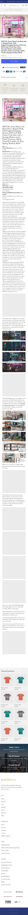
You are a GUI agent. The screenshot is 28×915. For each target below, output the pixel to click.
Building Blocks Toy (6, 865)
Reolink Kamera (5, 876)
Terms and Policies (14, 913)
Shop (2, 815)
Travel (3, 810)
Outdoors (3, 813)
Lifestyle (3, 807)
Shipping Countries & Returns (8, 77)
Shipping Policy (5, 845)
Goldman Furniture (6, 862)
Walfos (3, 882)
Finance (3, 801)
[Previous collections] (12, 664)
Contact (3, 827)
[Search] (5, 5)
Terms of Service (5, 853)
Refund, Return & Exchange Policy (10, 847)
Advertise (3, 830)
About (2, 824)
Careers (3, 833)
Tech (2, 804)
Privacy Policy (5, 850)
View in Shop (14, 61)
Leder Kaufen (4, 870)
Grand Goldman (15, 909)
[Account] (23, 5)
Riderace (3, 873)
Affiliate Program (5, 836)
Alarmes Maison (5, 868)
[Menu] (1, 5)
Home (6, 9)
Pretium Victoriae (6, 884)
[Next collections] (16, 664)
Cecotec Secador (5, 879)
